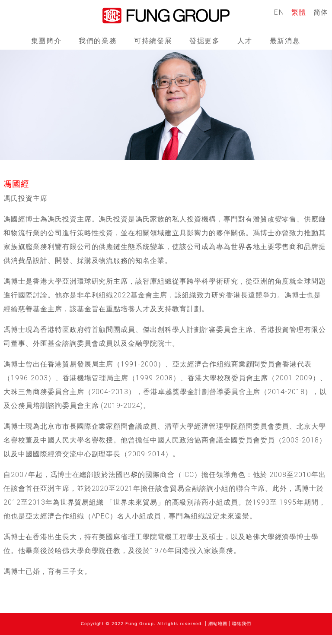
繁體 (298, 12)
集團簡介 (46, 41)
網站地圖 (217, 623)
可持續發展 (153, 41)
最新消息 (285, 41)
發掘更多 (204, 41)
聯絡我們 (241, 623)
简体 (321, 12)
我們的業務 (98, 41)
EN (279, 12)
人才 (244, 41)
